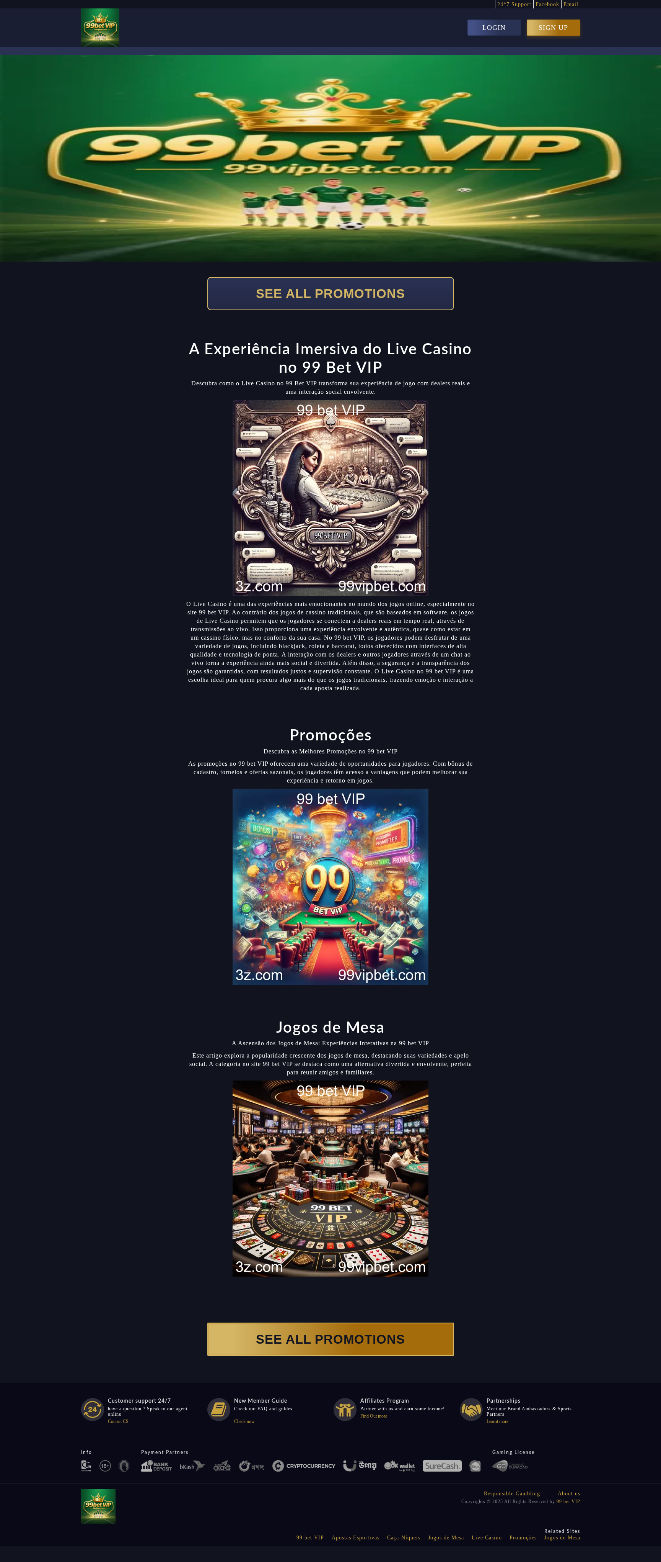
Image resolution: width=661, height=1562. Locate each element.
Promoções (523, 1538)
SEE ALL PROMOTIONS (330, 294)
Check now (244, 1421)
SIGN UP (553, 27)
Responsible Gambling (512, 1494)
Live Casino (487, 1538)
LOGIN (494, 27)
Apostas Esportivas (355, 1538)
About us (569, 1494)
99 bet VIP (568, 1501)
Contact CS (118, 1421)
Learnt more (497, 1421)
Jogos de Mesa (446, 1538)
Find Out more (373, 1416)
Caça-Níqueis (403, 1538)
